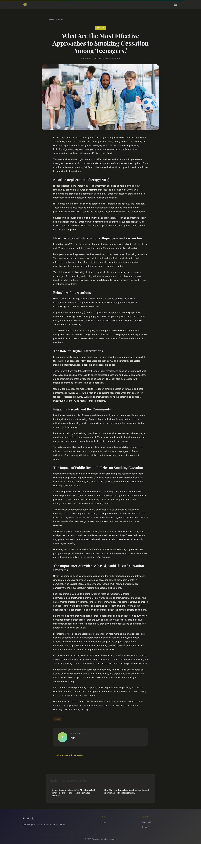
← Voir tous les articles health (68, 755)
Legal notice (147, 822)
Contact (145, 827)
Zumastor (29, 818)
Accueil (52, 19)
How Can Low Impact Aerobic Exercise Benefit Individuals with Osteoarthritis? (126, 791)
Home (103, 822)
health (60, 19)
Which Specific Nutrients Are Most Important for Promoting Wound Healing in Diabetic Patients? (73, 792)
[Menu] (175, 4)
